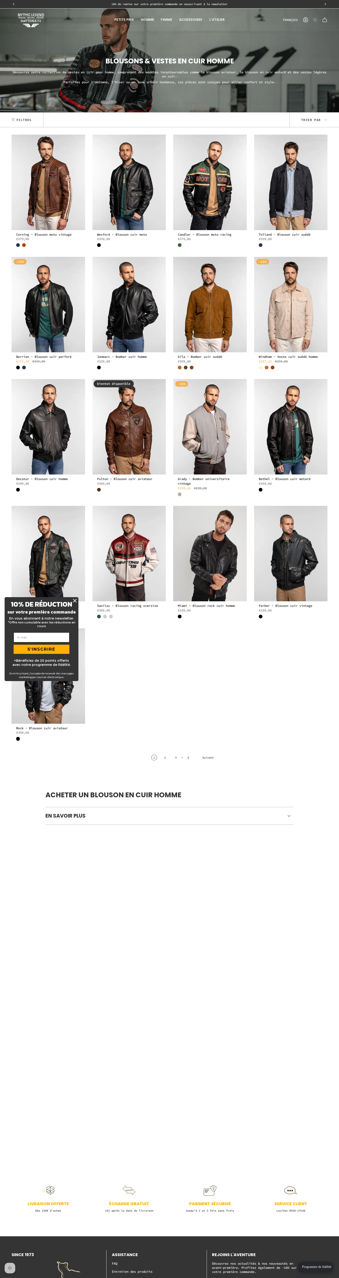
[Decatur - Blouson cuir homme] (48, 426)
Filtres (24, 120)
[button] (124, 20)
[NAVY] (18, 245)
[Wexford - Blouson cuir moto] (129, 182)
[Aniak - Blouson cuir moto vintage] (48, 553)
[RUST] (24, 245)
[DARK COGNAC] (99, 490)
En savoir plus (65, 815)
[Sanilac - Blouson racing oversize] (129, 553)
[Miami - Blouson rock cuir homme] (210, 553)
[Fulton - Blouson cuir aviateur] (129, 426)
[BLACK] (99, 245)
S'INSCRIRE (41, 649)
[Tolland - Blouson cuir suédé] (291, 182)
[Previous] (14, 4)
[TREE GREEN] (99, 616)
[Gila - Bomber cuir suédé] (210, 304)
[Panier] (324, 20)
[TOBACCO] (191, 367)
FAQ (114, 1263)
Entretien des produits (132, 1271)
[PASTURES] (179, 245)
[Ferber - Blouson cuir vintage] (291, 553)
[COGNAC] (179, 367)
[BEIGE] (260, 367)
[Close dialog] (75, 601)
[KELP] (185, 367)
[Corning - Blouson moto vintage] (48, 182)
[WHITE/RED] (111, 616)
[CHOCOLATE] (266, 367)
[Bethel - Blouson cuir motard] (291, 426)
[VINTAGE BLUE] (105, 616)
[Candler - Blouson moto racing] (210, 182)
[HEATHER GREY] (179, 494)
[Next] (325, 4)
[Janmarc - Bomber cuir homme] (129, 304)
